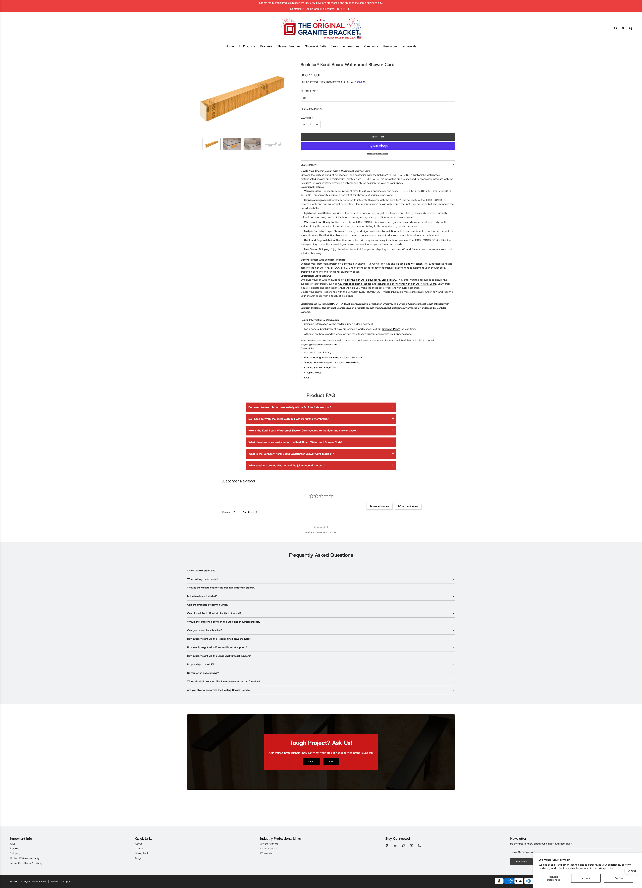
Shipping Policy (391, 329)
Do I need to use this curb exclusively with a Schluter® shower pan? (290, 407)
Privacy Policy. (606, 868)
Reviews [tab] (226, 512)
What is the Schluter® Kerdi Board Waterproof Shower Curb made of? (291, 454)
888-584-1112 (408, 340)
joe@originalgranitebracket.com (319, 344)
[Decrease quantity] (304, 124)
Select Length (310, 91)
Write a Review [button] (410, 506)
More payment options (377, 153)
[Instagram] (395, 845)
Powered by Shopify (60, 881)
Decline (619, 878)
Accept (586, 878)
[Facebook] (387, 845)
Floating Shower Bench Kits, (412, 263)
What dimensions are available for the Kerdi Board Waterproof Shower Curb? (295, 442)
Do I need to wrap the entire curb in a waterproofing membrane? (288, 419)
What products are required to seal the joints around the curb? (287, 465)
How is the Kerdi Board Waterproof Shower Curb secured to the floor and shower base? (302, 430)
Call (331, 761)
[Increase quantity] (316, 124)
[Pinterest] (403, 845)
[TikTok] (419, 845)
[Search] (615, 28)
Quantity (307, 117)
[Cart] (630, 28)
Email (311, 761)
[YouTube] (411, 845)
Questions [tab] (248, 512)
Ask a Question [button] (381, 506)
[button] (190, 98)
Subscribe (521, 861)
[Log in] (623, 28)
